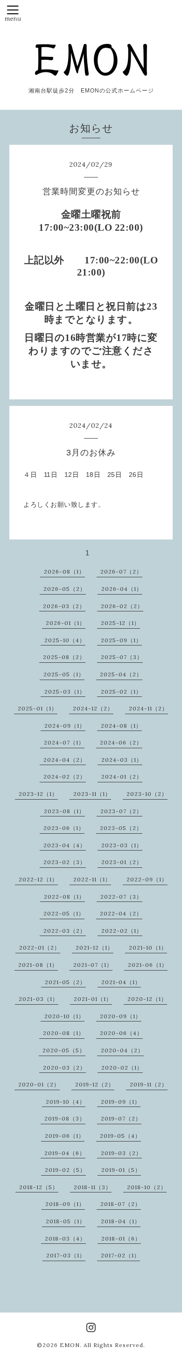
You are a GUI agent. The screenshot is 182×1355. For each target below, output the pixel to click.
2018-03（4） (65, 1238)
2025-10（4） (64, 640)
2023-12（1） (38, 793)
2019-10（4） (65, 1101)
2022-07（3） (121, 896)
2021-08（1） (38, 964)
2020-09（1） (120, 1016)
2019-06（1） (64, 1135)
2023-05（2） (121, 827)
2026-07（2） (121, 571)
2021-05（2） (65, 982)
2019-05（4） (120, 1135)
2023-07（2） (121, 811)
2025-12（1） (120, 622)
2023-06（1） (63, 827)
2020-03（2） (64, 1067)
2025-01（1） (37, 708)
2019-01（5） (121, 1169)
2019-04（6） (64, 1152)
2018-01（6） (121, 1238)
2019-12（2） (94, 1084)
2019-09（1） (120, 1101)
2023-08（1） (64, 811)
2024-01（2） (121, 776)
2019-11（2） (149, 1084)
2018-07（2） (120, 1203)
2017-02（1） (120, 1255)
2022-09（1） (147, 879)
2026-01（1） (65, 622)
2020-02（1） (122, 1067)
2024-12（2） (93, 708)
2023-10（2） (147, 793)
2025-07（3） (122, 656)
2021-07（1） (92, 964)
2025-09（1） (121, 640)
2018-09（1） (65, 1203)
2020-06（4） (121, 1032)
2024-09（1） (64, 725)
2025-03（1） (64, 691)
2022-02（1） (121, 930)
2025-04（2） (121, 674)
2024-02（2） (64, 776)
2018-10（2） (147, 1187)
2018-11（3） (93, 1187)
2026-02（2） (122, 606)
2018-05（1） (65, 1221)
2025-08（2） (64, 656)
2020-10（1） (64, 1016)
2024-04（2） (64, 759)
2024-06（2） (121, 742)
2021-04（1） (121, 982)
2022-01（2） (39, 947)
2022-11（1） (92, 879)
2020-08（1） (63, 1032)
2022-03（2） (64, 930)
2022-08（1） (64, 896)
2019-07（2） (121, 1118)
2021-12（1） (94, 947)
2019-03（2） (121, 1152)
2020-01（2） (39, 1084)
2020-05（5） (63, 1050)
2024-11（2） (148, 708)
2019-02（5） (65, 1169)
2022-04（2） (121, 913)
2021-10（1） (148, 947)
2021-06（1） (148, 964)
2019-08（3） (64, 1118)
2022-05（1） (63, 913)
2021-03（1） (38, 998)
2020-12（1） (147, 998)
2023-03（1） (121, 845)
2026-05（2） (64, 588)
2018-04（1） (120, 1221)
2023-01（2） (121, 861)
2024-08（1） (121, 725)
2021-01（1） (93, 998)
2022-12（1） (38, 879)
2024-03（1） (121, 759)
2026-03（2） (64, 606)
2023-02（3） (64, 861)
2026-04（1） (121, 588)
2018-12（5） (38, 1187)
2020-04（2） (122, 1050)
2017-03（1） (65, 1255)
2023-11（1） (92, 793)
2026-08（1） (64, 571)
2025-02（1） (121, 691)
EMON (70, 1344)
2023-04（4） (64, 845)
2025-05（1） (63, 674)
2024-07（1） (64, 742)
